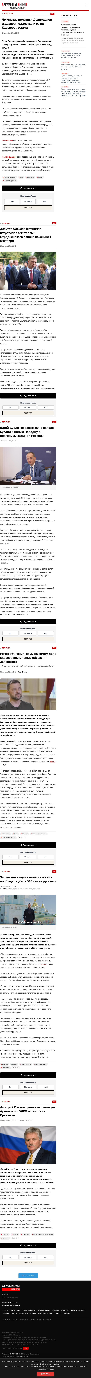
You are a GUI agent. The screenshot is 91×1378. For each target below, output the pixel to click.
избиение (30, 177)
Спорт (47, 1310)
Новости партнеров (44, 1319)
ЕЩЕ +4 (15, 1067)
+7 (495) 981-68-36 (10, 1302)
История (33, 1313)
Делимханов (7, 141)
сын (21, 177)
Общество (8, 14)
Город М (14, 1313)
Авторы (32, 1319)
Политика (6, 223)
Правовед (5, 1313)
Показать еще (28, 1276)
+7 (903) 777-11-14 (21, 1357)
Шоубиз (41, 1310)
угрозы (14, 1064)
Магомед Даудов (9, 157)
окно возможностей (8, 837)
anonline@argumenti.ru (11, 1305)
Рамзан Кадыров (9, 177)
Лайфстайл (65, 1310)
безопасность (25, 1064)
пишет (52, 761)
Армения (4, 1234)
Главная (15, 1319)
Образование (43, 1313)
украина (4, 1064)
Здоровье (55, 1310)
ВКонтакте (28, 201)
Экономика (15, 1310)
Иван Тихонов (23, 672)
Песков (15, 1234)
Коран (40, 177)
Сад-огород (23, 1313)
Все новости (23, 1319)
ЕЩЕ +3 (21, 837)
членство (4, 1238)
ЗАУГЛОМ (28, 1120)
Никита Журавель (9, 181)
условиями (50, 1366)
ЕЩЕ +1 (14, 1238)
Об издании (6, 1319)
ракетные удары (40, 1064)
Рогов (15, 834)
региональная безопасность (42, 1234)
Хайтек (58, 1313)
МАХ (44, 201)
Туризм (74, 1310)
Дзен (12, 201)
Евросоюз (25, 1234)
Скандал (66, 1313)
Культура (81, 1310)
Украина (24, 834)
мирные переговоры (38, 834)
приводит (43, 964)
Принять (45, 1374)
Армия (51, 1313)
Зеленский (5, 834)
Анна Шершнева (6, 889)
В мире (24, 1310)
